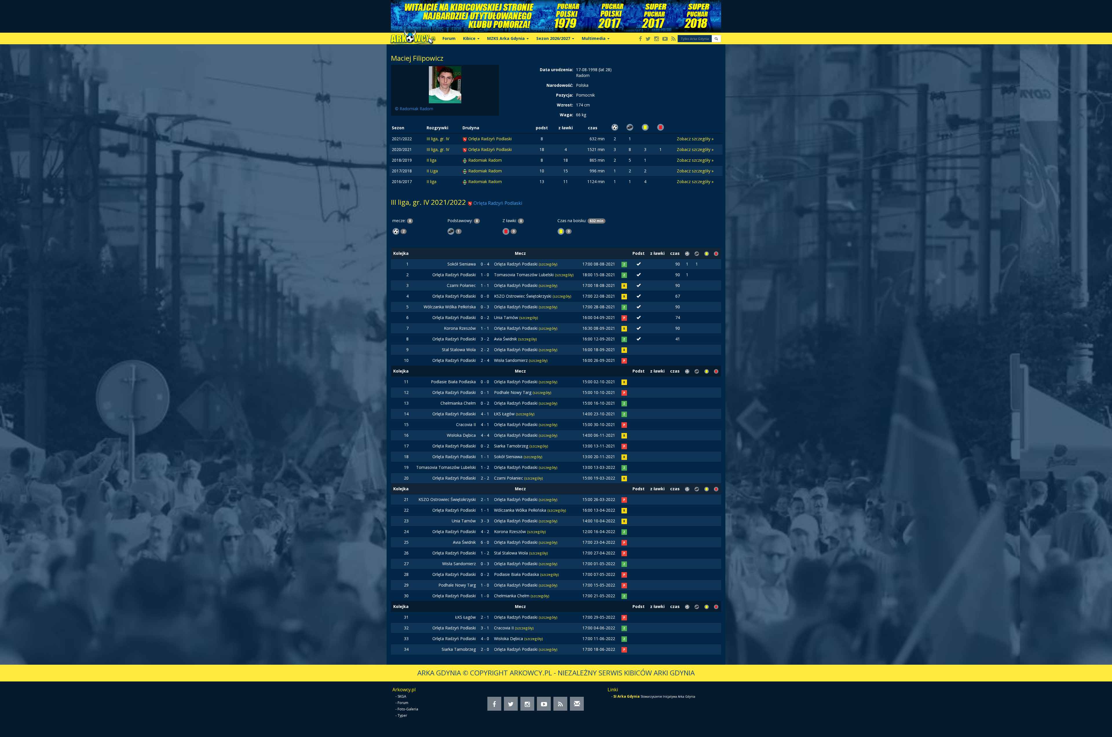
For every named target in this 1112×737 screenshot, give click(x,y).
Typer (402, 715)
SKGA (402, 696)
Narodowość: (559, 85)
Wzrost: (565, 105)
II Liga (432, 171)
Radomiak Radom (485, 160)
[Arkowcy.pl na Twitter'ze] (648, 39)
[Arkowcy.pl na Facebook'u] (640, 39)
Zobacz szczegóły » (695, 138)
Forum (449, 38)
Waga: (566, 114)
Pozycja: (564, 95)
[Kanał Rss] (673, 39)
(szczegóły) (548, 264)
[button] (716, 38)
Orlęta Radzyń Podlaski (490, 138)
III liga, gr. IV (438, 138)
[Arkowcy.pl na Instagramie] (656, 39)
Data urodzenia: (556, 69)
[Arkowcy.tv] (665, 39)
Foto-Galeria (408, 709)
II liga (431, 160)
